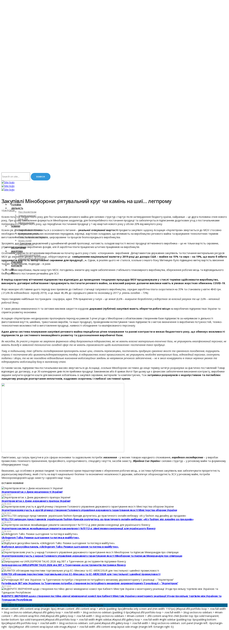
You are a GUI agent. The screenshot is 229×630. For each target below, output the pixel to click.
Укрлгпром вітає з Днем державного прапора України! (35, 501)
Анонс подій (24, 240)
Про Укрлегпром (27, 211)
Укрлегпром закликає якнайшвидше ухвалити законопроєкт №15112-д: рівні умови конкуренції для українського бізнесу (78, 528)
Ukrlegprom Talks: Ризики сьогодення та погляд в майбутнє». (40, 537)
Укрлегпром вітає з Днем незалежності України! (31, 491)
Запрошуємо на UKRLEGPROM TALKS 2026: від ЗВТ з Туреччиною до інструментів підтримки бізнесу (63, 565)
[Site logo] (7, 182)
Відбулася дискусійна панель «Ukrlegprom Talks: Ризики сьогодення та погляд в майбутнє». (60, 546)
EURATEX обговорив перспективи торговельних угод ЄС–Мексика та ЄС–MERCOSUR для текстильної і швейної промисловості (80, 574)
